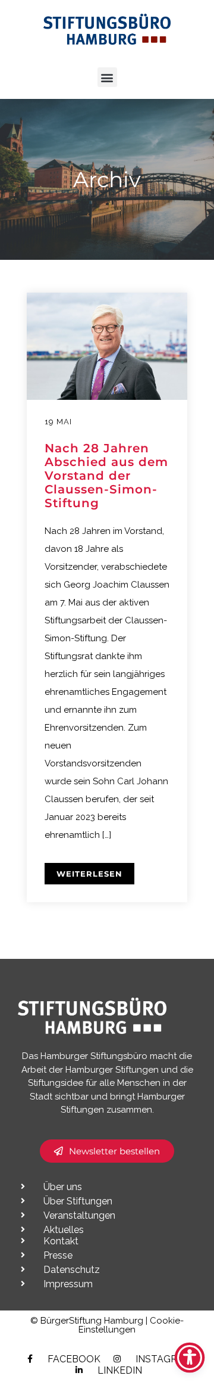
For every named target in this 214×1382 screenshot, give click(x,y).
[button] (107, 77)
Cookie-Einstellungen (131, 1325)
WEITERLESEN (89, 873)
